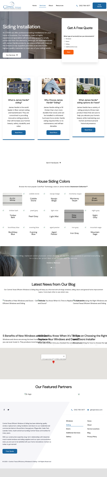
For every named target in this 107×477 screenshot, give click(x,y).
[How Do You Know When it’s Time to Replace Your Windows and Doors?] (62, 315)
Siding (67, 44)
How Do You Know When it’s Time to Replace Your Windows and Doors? (59, 337)
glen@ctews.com (96, 413)
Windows (68, 39)
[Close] (64, 356)
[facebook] (4, 413)
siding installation (22, 429)
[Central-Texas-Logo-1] (12, 2)
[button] (53, 362)
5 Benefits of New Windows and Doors (25, 336)
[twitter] (8, 413)
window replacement (9, 429)
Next (68, 52)
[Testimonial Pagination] (51, 267)
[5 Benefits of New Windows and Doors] (27, 315)
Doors (67, 41)
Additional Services (71, 47)
